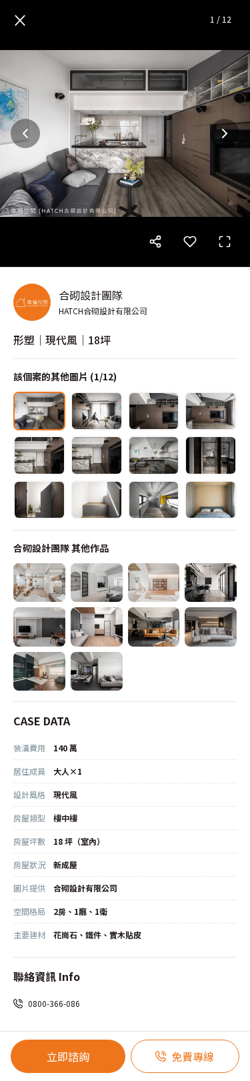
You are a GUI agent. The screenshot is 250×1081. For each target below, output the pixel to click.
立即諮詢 (68, 1056)
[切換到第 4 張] (211, 411)
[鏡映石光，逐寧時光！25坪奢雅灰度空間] (97, 671)
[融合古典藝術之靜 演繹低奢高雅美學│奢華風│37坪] (154, 626)
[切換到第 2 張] (97, 411)
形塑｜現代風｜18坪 (62, 340)
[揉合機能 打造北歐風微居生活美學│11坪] (97, 626)
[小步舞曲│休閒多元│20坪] (97, 582)
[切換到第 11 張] (154, 499)
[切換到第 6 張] (97, 455)
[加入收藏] (190, 241)
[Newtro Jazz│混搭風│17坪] (39, 626)
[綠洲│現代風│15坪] (39, 671)
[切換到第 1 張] (39, 411)
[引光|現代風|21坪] (211, 582)
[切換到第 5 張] (39, 455)
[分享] (155, 241)
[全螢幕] (224, 241)
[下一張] (224, 133)
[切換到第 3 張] (154, 411)
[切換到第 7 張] (154, 455)
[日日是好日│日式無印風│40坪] (154, 582)
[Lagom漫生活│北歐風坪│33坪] (39, 582)
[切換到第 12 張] (211, 499)
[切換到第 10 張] (97, 499)
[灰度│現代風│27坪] (211, 626)
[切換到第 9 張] (39, 499)
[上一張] (25, 133)
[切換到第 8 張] (211, 455)
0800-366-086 (54, 1003)
